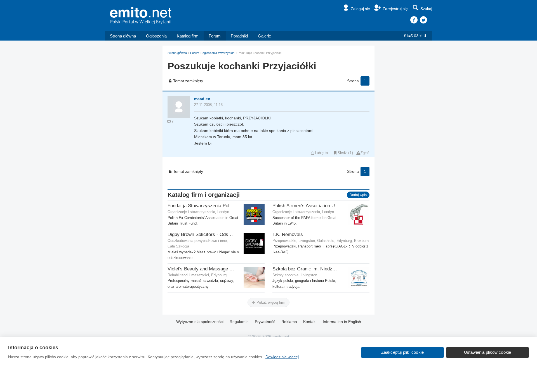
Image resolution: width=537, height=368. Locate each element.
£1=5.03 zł (413, 36)
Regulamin (239, 321)
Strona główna (123, 36)
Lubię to (321, 153)
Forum (215, 36)
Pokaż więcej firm (270, 302)
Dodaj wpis (358, 195)
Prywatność (265, 321)
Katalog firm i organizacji (204, 194)
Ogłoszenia (156, 36)
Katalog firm (188, 36)
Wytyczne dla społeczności (199, 321)
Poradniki (239, 36)
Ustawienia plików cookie (487, 352)
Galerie (264, 36)
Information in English (342, 321)
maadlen (202, 98)
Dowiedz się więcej (282, 357)
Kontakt (310, 321)
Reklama (289, 321)
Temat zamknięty (188, 81)
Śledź (342, 153)
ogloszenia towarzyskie (218, 53)
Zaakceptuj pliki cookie (402, 352)
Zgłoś (365, 153)
